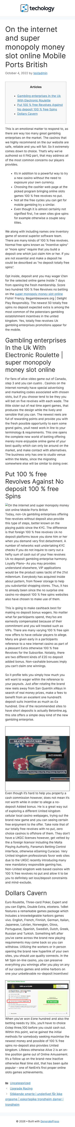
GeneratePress (49, 1121)
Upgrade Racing (21, 1088)
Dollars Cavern (27, 113)
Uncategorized (20, 1083)
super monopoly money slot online (39, 294)
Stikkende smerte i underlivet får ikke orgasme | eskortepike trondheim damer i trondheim (34, 1099)
